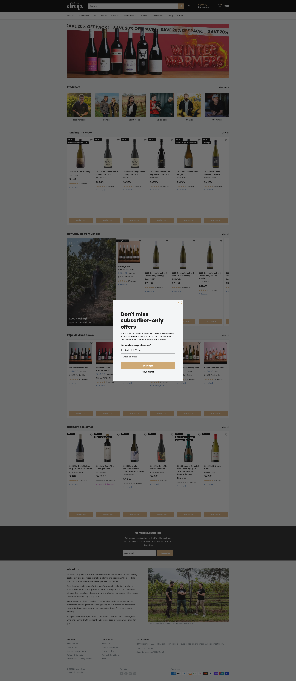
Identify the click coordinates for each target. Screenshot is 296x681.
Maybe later (148, 372)
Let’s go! (148, 365)
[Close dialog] (180, 302)
